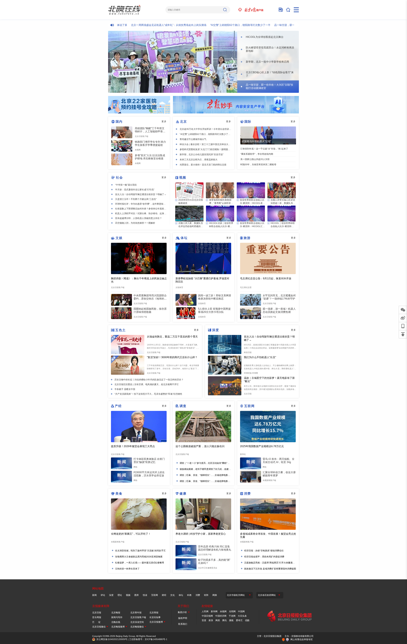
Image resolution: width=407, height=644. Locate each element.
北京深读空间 (137, 622)
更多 (164, 121)
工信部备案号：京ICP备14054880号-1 (148, 639)
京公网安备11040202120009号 (111, 639)
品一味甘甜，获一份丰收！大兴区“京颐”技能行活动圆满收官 (291, 25)
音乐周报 (96, 617)
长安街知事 (155, 617)
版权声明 (182, 618)
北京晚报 (115, 612)
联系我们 (182, 624)
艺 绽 (96, 622)
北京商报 (153, 612)
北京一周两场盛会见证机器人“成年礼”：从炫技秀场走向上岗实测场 (152, 25)
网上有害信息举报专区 (301, 639)
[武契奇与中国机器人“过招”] (268, 135)
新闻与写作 (116, 617)
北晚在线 (115, 622)
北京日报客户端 (138, 617)
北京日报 (96, 612)
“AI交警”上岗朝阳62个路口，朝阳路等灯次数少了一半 (223, 25)
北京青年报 (135, 612)
